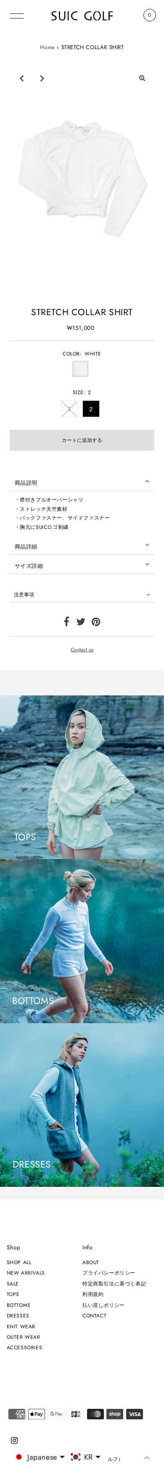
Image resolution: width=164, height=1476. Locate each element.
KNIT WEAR (21, 1326)
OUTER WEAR (23, 1336)
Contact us (82, 650)
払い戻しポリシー (103, 1305)
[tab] (82, 481)
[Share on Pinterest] (96, 623)
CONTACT (94, 1315)
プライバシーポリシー (108, 1272)
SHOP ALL (19, 1262)
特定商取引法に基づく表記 (114, 1283)
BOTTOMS (19, 1305)
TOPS (13, 1294)
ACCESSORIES (24, 1347)
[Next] (42, 78)
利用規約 (92, 1294)
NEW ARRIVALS (26, 1272)
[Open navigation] (17, 15)
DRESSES (18, 1315)
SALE (13, 1283)
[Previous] (21, 78)
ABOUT (90, 1262)
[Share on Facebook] (66, 623)
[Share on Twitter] (81, 623)
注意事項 (24, 594)
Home (47, 47)
